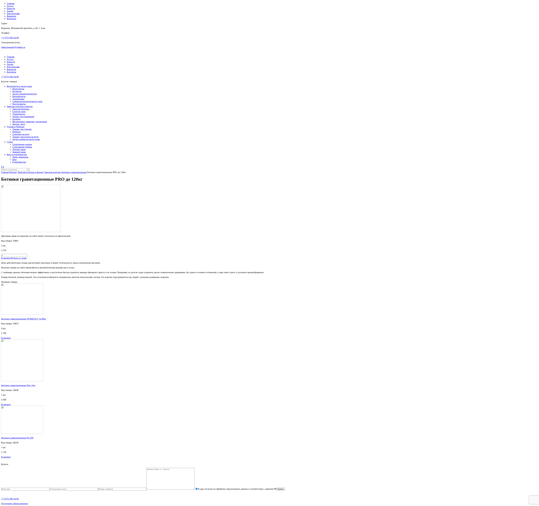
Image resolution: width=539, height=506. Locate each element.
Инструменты (19, 104)
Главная (10, 3)
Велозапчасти (19, 96)
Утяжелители (18, 114)
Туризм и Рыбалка (15, 126)
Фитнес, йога (18, 124)
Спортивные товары (22, 147)
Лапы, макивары (20, 157)
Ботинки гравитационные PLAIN (17, 438)
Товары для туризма (22, 129)
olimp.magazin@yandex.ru (13, 47)
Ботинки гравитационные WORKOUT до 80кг (23, 319)
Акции (10, 11)
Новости (11, 8)
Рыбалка (16, 132)
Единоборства (19, 162)
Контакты (11, 18)
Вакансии (11, 16)
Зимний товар (19, 152)
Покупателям (13, 13)
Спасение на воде (20, 134)
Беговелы (16, 91)
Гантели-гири (19, 111)
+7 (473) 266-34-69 (10, 37)
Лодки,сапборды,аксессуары (26, 139)
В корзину (6, 258)
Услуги (10, 6)
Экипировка (18, 99)
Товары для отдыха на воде (25, 137)
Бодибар (16, 119)
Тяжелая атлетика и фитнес (20, 106)
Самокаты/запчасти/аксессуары (27, 101)
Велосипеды (18, 89)
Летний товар (19, 149)
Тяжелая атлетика (20, 109)
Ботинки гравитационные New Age (18, 385)
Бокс (14, 159)
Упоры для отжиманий (23, 116)
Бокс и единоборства (17, 154)
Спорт (10, 142)
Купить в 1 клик (19, 258)
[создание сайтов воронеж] (14, 503)
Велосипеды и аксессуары (19, 86)
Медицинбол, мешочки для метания (29, 121)
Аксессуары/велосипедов (24, 94)
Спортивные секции (22, 144)
